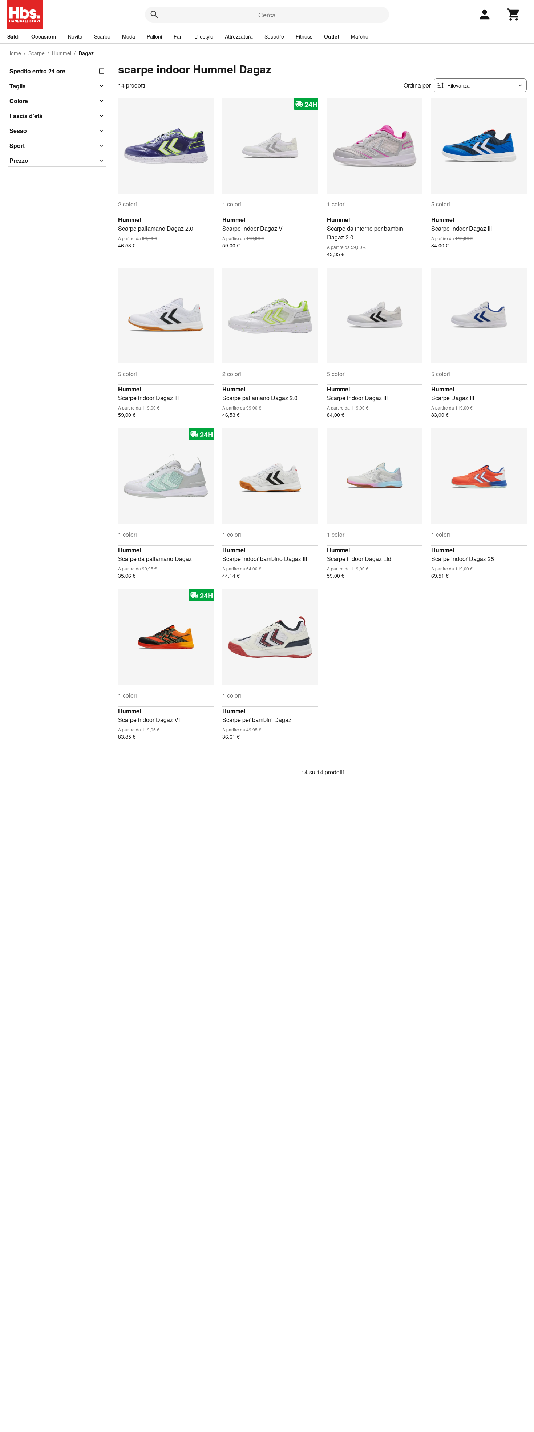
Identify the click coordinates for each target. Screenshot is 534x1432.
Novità (75, 36)
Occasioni (43, 36)
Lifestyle (203, 36)
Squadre (274, 36)
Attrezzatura (239, 36)
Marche (359, 36)
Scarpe (102, 36)
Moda (128, 36)
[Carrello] (513, 14)
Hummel (61, 53)
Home (14, 53)
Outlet (331, 36)
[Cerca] (154, 15)
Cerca (267, 14)
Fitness (304, 36)
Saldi (13, 36)
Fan (178, 36)
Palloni (154, 36)
